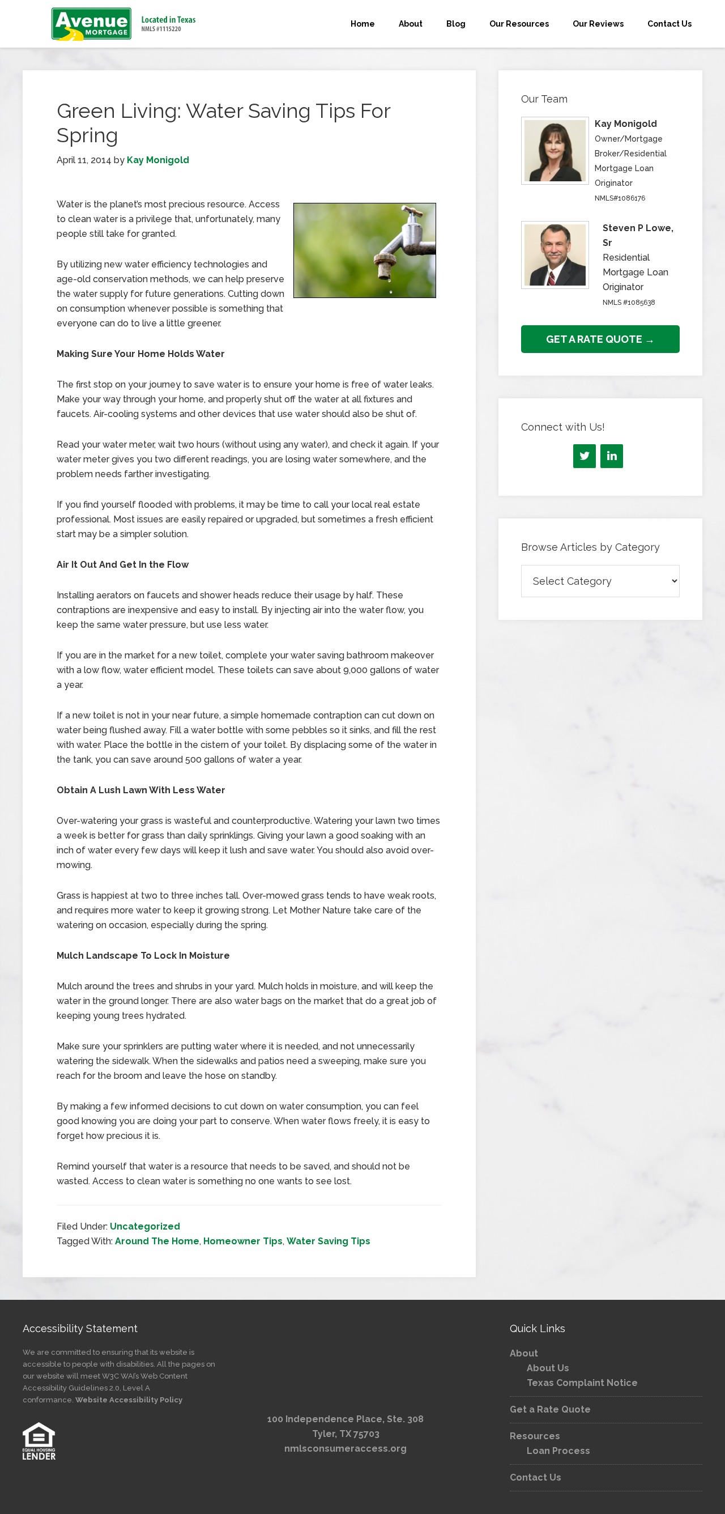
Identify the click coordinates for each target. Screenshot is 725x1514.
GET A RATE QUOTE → (600, 339)
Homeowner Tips (243, 1241)
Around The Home (157, 1241)
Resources (535, 1436)
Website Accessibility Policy (128, 1400)
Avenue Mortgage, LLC (125, 24)
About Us (548, 1368)
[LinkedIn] (611, 456)
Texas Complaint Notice (582, 1382)
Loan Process (558, 1450)
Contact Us (535, 1477)
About (524, 1353)
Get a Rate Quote (550, 1409)
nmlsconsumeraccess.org (345, 1448)
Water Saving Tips (328, 1241)
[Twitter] (584, 456)
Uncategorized (145, 1226)
